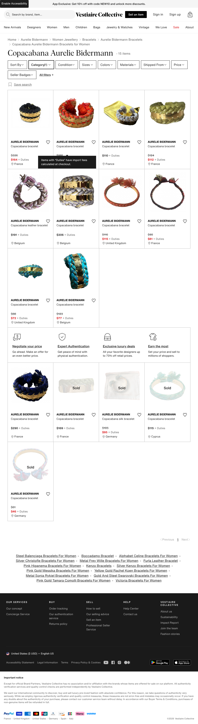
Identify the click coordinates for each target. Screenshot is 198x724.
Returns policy (58, 624)
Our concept (14, 609)
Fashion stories (170, 634)
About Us (191, 27)
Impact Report (169, 623)
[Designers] (43, 27)
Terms (64, 662)
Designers (34, 27)
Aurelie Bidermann (34, 39)
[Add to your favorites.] (48, 142)
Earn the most (158, 346)
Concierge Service (18, 614)
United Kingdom (22, 718)
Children (81, 27)
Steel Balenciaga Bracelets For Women (46, 556)
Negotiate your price (27, 346)
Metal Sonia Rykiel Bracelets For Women (57, 575)
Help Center (131, 609)
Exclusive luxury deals (119, 346)
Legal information (47, 662)
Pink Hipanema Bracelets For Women (52, 565)
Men (66, 27)
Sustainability (169, 617)
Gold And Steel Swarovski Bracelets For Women (131, 575)
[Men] (72, 27)
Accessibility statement (20, 662)
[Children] (90, 27)
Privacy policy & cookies (86, 662)
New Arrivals (12, 27)
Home (12, 39)
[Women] (60, 27)
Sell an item (135, 14)
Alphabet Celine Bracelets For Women (148, 556)
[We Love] (170, 27)
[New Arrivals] (24, 27)
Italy (71, 718)
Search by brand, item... (27, 14)
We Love (161, 27)
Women (52, 27)
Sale (176, 27)
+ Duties (23, 160)
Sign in (158, 14)
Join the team (169, 628)
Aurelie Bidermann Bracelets (121, 39)
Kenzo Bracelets (99, 565)
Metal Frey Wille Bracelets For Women (109, 560)
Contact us (130, 614)
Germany (53, 718)
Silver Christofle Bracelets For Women (45, 560)
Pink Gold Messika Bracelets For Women (57, 570)
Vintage (144, 27)
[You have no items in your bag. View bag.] (190, 14)
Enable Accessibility (14, 4)
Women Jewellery (65, 39)
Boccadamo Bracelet (97, 556)
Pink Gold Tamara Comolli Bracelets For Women (73, 580)
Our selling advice (97, 614)
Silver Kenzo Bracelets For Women (143, 565)
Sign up (175, 14)
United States (39, 718)
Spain (64, 718)
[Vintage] (152, 27)
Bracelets (89, 39)
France (7, 718)
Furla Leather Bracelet (160, 560)
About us (166, 612)
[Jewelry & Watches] (135, 27)
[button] (190, 14)
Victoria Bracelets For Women (138, 580)
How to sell (93, 609)
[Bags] (103, 27)
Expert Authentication (74, 346)
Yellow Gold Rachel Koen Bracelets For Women (130, 570)
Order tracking (58, 609)
